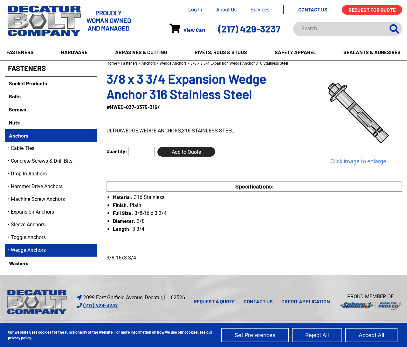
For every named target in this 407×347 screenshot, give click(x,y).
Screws (17, 109)
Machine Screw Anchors (38, 199)
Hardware (74, 52)
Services (260, 10)
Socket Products (27, 83)
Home (112, 63)
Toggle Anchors (28, 237)
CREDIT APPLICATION (305, 301)
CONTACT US (313, 9)
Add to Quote (186, 152)
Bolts (14, 96)
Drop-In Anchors (29, 174)
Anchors (18, 135)
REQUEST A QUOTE (214, 301)
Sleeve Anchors (28, 225)
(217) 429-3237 (249, 28)
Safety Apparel (295, 52)
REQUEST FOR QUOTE (372, 10)
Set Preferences (255, 335)
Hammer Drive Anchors (37, 186)
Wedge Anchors (28, 250)
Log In (195, 10)
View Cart (194, 30)
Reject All (317, 335)
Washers (18, 263)
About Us (226, 10)
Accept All (371, 335)
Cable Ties (22, 148)
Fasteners (20, 52)
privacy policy (19, 338)
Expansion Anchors (32, 212)
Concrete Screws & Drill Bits (41, 161)
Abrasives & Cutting (141, 52)
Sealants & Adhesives (372, 52)
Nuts (14, 122)
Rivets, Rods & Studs (221, 52)
